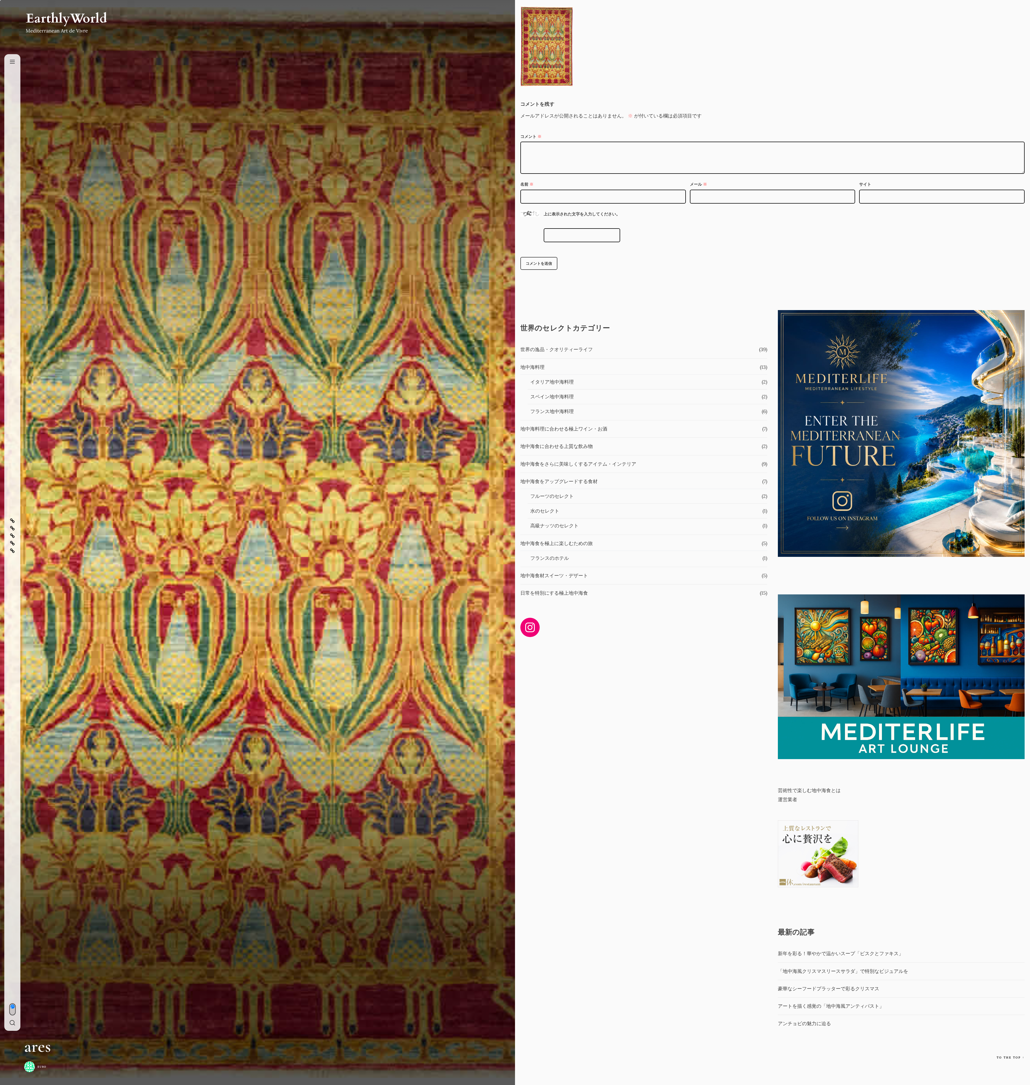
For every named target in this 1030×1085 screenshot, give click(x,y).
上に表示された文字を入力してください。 (582, 213)
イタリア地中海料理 (552, 382)
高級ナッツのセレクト (554, 526)
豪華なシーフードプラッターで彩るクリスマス (828, 988)
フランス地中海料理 (552, 411)
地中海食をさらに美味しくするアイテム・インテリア (578, 464)
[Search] (12, 1023)
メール (698, 184)
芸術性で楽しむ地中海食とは (809, 790)
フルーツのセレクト (552, 496)
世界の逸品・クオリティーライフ (556, 349)
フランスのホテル (549, 558)
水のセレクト (544, 511)
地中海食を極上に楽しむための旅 (556, 543)
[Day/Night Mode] (12, 1009)
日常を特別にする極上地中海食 (554, 593)
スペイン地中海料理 (552, 396)
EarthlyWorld (66, 18)
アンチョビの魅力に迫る (804, 1023)
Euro (42, 1066)
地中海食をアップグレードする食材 (559, 481)
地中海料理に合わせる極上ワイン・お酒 (563, 429)
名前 (527, 184)
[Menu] (12, 61)
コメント (531, 136)
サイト (865, 184)
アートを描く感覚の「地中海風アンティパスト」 (831, 1006)
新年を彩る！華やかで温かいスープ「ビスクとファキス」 (840, 953)
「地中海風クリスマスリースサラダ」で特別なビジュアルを (843, 971)
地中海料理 (532, 367)
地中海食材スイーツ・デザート (554, 575)
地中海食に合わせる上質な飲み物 (556, 446)
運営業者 (787, 799)
